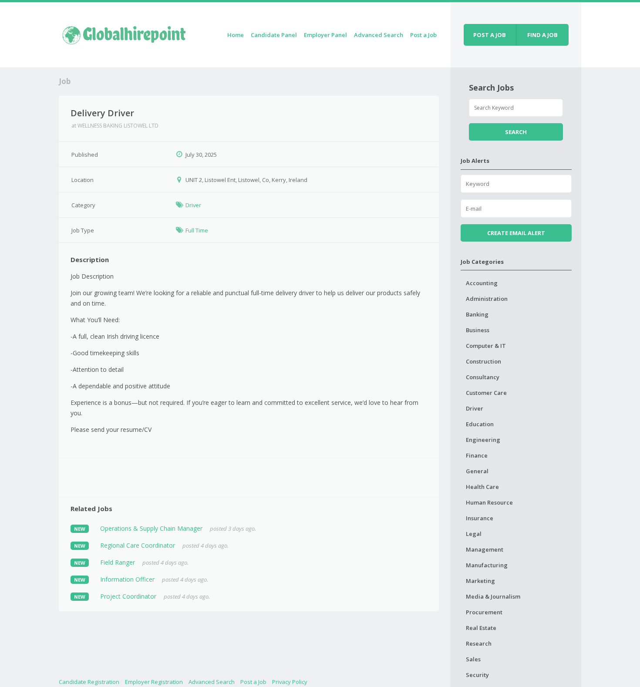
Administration (487, 299)
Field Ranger (117, 562)
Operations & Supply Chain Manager (151, 528)
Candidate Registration (89, 682)
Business (477, 330)
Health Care (482, 487)
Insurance (479, 518)
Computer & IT (486, 346)
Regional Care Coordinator (137, 545)
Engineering (483, 440)
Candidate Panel (274, 35)
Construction (483, 361)
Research (479, 643)
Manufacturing (487, 565)
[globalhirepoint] (124, 33)
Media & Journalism (493, 596)
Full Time (196, 230)
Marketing (480, 581)
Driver (193, 205)
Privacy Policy (289, 682)
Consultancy (482, 377)
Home (235, 35)
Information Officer (127, 579)
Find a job (542, 35)
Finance (477, 455)
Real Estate (481, 628)
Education (480, 424)
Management (484, 549)
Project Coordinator (128, 596)
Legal (474, 534)
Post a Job (423, 35)
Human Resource (489, 502)
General (477, 471)
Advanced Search (378, 35)
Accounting (482, 283)
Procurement (484, 612)
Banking (477, 314)
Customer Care (486, 393)
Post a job (489, 35)
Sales (473, 659)
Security (477, 675)
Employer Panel (325, 35)
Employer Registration (154, 682)
